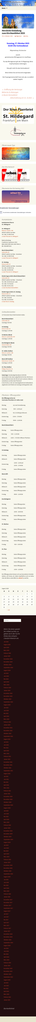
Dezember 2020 (8, 796)
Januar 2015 (7, 1000)
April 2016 (6, 957)
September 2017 (8, 908)
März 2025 (6, 650)
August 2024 (7, 670)
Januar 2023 (7, 725)
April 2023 (6, 716)
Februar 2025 (7, 653)
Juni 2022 (6, 745)
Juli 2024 (6, 673)
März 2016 (6, 960)
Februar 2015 (7, 997)
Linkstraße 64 (5, 321)
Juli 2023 (6, 707)
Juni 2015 (6, 985)
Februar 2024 (7, 687)
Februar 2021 (7, 791)
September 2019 (8, 839)
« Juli (8, 610)
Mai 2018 (6, 885)
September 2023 (8, 702)
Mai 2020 (6, 816)
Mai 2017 (6, 920)
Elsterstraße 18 (6, 264)
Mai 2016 (6, 954)
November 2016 (8, 937)
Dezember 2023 (8, 693)
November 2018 (8, 868)
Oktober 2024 (7, 664)
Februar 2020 (7, 825)
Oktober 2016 (7, 940)
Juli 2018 (6, 879)
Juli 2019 (6, 845)
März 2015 (6, 994)
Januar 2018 (7, 897)
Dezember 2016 (8, 934)
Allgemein (19, 36)
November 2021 (8, 765)
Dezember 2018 (8, 865)
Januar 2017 (7, 931)
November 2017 (8, 902)
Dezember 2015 (8, 968)
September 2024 (8, 667)
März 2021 (6, 788)
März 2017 (6, 925)
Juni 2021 (6, 779)
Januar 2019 (7, 862)
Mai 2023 (6, 713)
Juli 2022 (6, 742)
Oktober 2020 (7, 802)
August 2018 (7, 877)
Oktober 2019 (7, 836)
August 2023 (7, 705)
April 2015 (6, 991)
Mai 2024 (6, 679)
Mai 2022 (6, 748)
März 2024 (6, 685)
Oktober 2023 (7, 699)
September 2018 (8, 874)
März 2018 (6, 891)
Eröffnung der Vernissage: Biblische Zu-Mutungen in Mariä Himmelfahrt (12, 92)
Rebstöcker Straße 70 (8, 361)
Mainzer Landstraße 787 (8, 337)
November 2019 (8, 834)
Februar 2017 (7, 928)
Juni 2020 (6, 813)
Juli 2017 (6, 914)
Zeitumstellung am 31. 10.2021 (22, 98)
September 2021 (8, 770)
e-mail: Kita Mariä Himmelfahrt (10, 288)
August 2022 (7, 739)
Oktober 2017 (7, 905)
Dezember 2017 (8, 899)
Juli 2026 (6, 642)
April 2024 (6, 682)
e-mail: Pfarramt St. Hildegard (10, 236)
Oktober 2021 (7, 768)
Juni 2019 (6, 848)
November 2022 (8, 730)
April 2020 (6, 819)
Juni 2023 (6, 710)
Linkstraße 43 (5, 278)
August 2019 (7, 842)
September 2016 (8, 942)
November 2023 (8, 696)
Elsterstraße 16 (6, 294)
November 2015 (8, 971)
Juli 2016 (6, 948)
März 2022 (6, 753)
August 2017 (7, 911)
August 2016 (7, 945)
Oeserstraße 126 (6, 345)
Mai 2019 (6, 851)
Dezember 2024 (8, 659)
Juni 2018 (6, 882)
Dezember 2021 (8, 762)
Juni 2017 (6, 917)
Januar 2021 (7, 793)
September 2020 (8, 805)
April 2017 (6, 922)
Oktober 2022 (7, 733)
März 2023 (6, 719)
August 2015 (7, 980)
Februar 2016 (7, 962)
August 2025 (7, 644)
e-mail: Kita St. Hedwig (8, 301)
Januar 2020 (7, 828)
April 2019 (6, 854)
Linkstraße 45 (5, 252)
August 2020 (7, 808)
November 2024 (8, 662)
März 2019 (6, 856)
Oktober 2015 (7, 974)
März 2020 (6, 822)
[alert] (18, 212)
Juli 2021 (6, 776)
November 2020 (8, 799)
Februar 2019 (7, 859)
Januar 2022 (7, 759)
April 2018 (6, 888)
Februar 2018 (7, 894)
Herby (26, 36)
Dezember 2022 (8, 728)
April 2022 (6, 750)
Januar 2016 (7, 965)
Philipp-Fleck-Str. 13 (7, 369)
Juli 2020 (6, 811)
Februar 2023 (7, 722)
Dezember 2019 (8, 831)
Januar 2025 (7, 656)
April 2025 (6, 647)
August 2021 (7, 773)
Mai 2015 (6, 988)
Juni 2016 (6, 951)
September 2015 (8, 977)
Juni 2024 (6, 676)
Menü (3, 8)
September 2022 (8, 736)
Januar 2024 (7, 690)
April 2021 (6, 785)
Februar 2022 (7, 756)
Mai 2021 (6, 782)
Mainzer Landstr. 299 (7, 230)
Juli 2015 (6, 983)
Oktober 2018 (7, 871)
